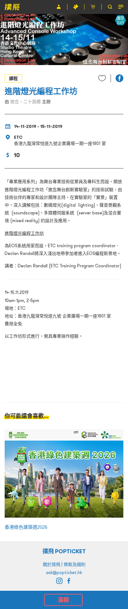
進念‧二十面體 (25, 101)
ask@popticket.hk (64, 572)
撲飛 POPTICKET (64, 551)
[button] (119, 78)
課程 (13, 78)
